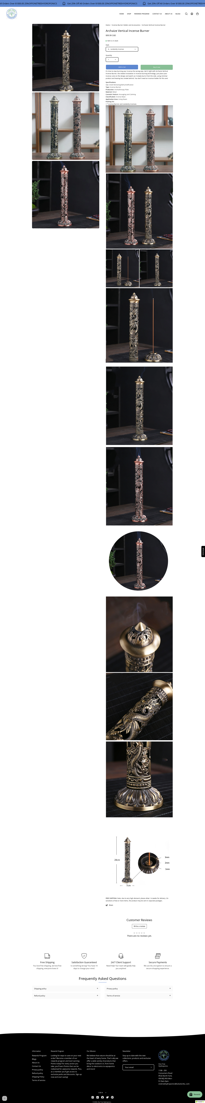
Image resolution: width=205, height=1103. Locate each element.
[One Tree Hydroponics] (11, 13)
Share (111, 905)
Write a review (139, 926)
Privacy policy (37, 1070)
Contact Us (36, 1066)
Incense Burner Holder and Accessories (126, 25)
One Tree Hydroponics (163, 1065)
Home (108, 25)
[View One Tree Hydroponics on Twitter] (107, 1097)
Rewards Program (39, 1055)
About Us (36, 1062)
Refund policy (37, 1073)
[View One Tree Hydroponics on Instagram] (92, 1097)
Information (36, 1051)
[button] (129, 14)
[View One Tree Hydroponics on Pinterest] (112, 1097)
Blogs (34, 1059)
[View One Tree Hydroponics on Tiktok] (97, 1097)
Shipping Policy (38, 1077)
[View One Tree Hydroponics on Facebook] (102, 1097)
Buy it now (156, 67)
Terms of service (38, 1080)
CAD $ (100, 1093)
